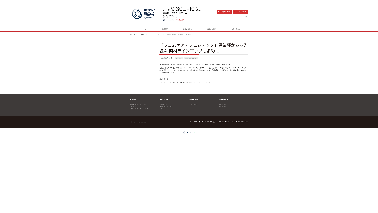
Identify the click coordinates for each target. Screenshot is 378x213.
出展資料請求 (225, 11)
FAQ (161, 109)
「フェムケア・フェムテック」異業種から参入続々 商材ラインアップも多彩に (184, 82)
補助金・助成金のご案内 (166, 106)
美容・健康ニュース (190, 58)
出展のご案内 (163, 104)
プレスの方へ (133, 106)
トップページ (142, 29)
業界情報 (178, 58)
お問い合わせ (241, 11)
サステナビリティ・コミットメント (139, 109)
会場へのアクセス (194, 104)
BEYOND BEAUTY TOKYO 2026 (138, 104)
